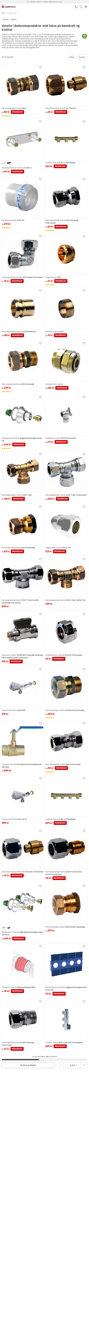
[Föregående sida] (61, 1065)
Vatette (13, 19)
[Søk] (3, 13)
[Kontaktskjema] (76, 7)
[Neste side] (84, 1065)
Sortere (82, 57)
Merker (6, 19)
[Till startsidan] (9, 7)
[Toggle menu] (85, 6)
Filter (72, 57)
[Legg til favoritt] (40, 67)
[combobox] (72, 1065)
